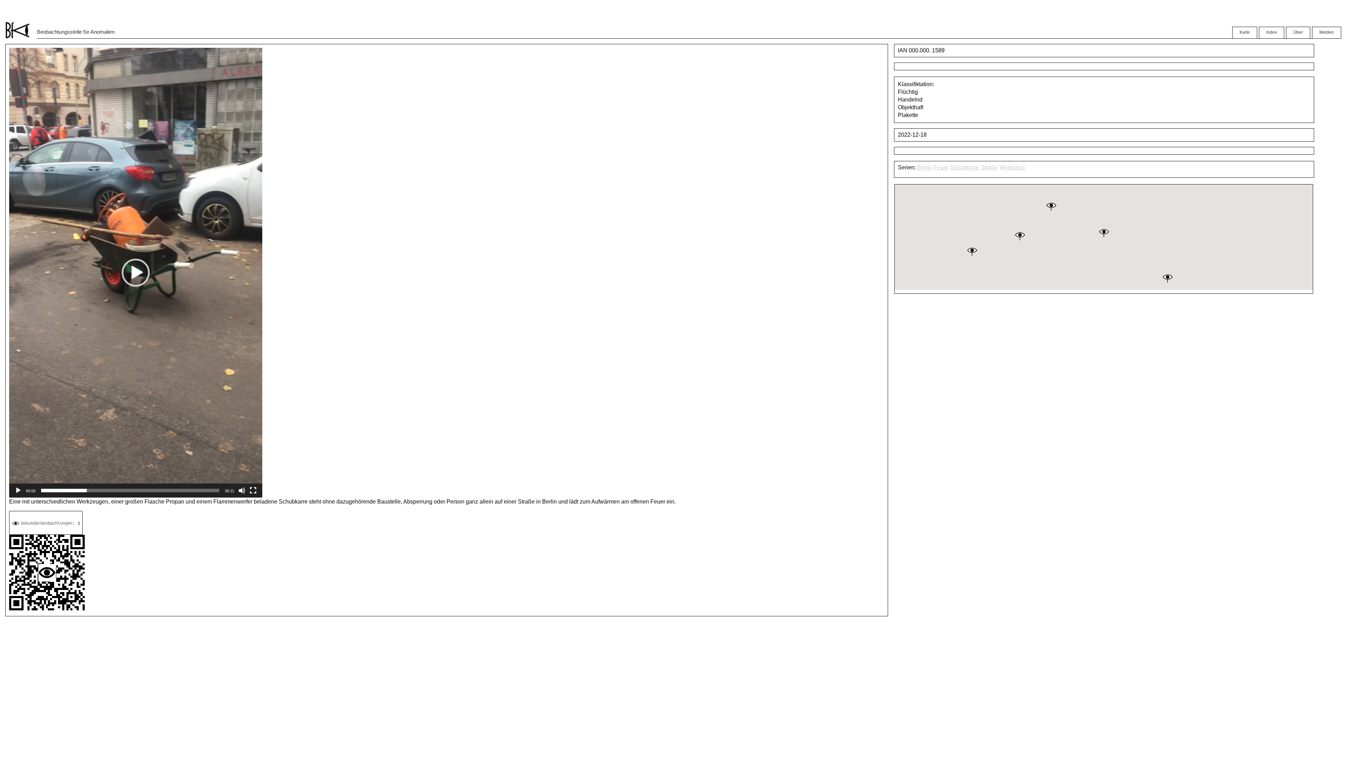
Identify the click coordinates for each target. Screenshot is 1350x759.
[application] (135, 273)
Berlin (924, 167)
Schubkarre (964, 167)
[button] (136, 273)
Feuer (941, 167)
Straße (989, 167)
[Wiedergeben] (18, 490)
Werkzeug (1012, 167)
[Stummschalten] (241, 490)
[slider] (130, 490)
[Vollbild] (253, 490)
